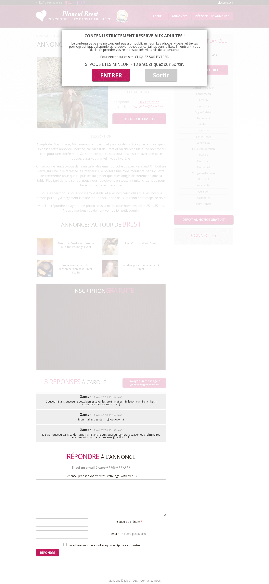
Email (128, 533)
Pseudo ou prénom (128, 521)
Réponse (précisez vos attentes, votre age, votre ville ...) (101, 476)
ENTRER (111, 75)
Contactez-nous (150, 580)
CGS (135, 580)
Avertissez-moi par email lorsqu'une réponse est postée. (105, 545)
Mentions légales (119, 580)
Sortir (161, 75)
